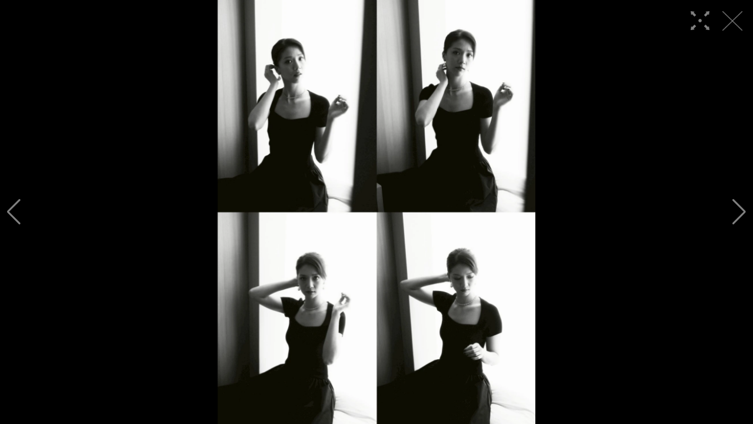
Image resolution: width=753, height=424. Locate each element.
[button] (14, 212)
